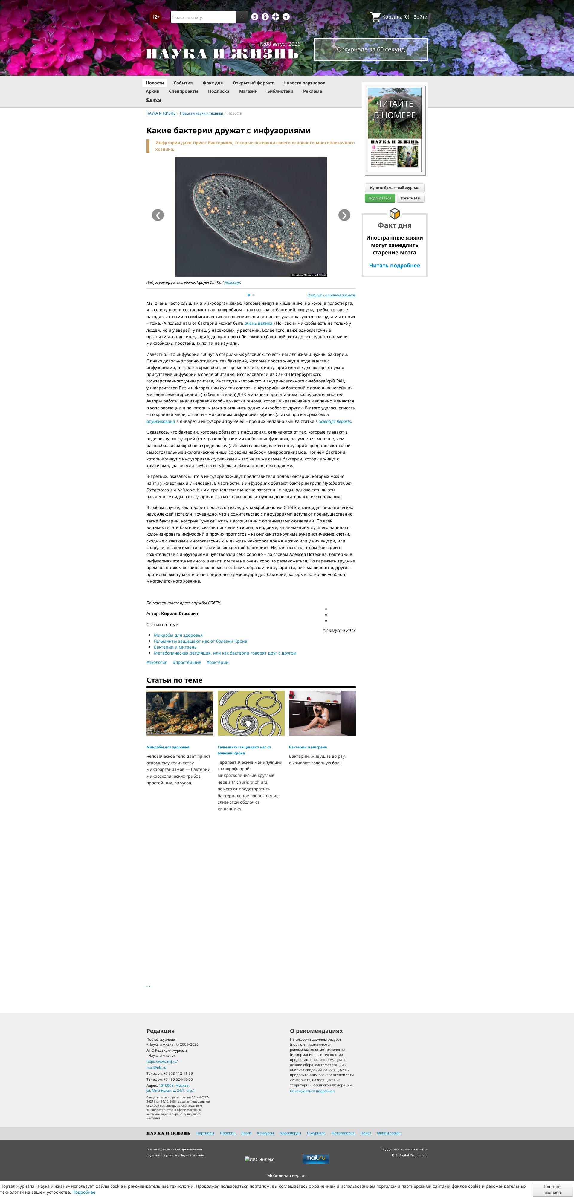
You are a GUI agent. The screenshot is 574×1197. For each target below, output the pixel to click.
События (183, 83)
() (395, 16)
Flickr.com (232, 282)
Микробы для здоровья (178, 635)
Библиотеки (280, 91)
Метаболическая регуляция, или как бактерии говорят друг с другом (225, 653)
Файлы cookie (389, 1132)
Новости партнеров (304, 83)
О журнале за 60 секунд (371, 49)
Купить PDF (411, 198)
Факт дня (213, 83)
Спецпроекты (183, 91)
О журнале (316, 1132)
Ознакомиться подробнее (312, 1091)
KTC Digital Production (410, 1155)
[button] (249, 295)
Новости (155, 83)
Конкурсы (265, 1132)
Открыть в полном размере (331, 295)
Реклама (312, 91)
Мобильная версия (287, 1175)
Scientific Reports (335, 421)
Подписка (218, 91)
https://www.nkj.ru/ (162, 1061)
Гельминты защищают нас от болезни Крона (200, 641)
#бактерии (218, 662)
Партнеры (205, 1132)
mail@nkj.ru (156, 1067)
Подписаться (380, 198)
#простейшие (187, 662)
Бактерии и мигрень (175, 647)
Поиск (366, 1132)
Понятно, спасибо (553, 1189)
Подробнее (83, 1192)
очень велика (258, 323)
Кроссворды (290, 1132)
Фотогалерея (343, 1132)
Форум (153, 99)
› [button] (344, 215)
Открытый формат (253, 83)
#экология (156, 662)
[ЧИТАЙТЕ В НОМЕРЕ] (395, 70)
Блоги (246, 1132)
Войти (420, 16)
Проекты (227, 1132)
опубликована (160, 421)
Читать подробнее (394, 265)
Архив (152, 91)
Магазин (248, 91)
